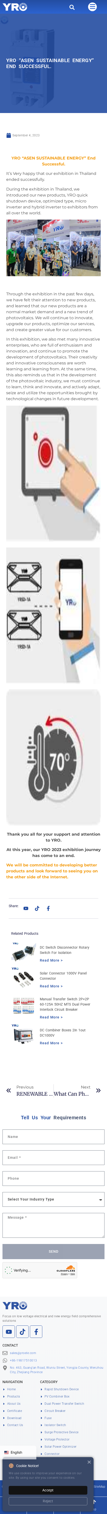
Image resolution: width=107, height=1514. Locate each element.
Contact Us (15, 1425)
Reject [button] (48, 1501)
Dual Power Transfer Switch (64, 1403)
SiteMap (100, 1486)
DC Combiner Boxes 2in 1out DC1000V (63, 1032)
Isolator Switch (55, 1425)
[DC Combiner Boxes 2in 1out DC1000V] (23, 1036)
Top (94, 1509)
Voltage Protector (57, 1439)
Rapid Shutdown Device (62, 1389)
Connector (52, 1454)
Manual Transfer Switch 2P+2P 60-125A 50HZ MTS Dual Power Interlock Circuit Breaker (65, 1004)
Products (13, 1396)
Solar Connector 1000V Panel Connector (63, 975)
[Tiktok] (37, 908)
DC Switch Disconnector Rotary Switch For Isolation (64, 950)
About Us (14, 1403)
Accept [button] (48, 1490)
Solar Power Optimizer (61, 1446)
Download (14, 1418)
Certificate (14, 1411)
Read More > (51, 960)
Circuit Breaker (55, 1411)
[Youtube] (26, 908)
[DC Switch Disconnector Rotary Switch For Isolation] (23, 953)
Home (11, 1389)
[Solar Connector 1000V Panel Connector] (23, 979)
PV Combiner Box (57, 1396)
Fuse (48, 1418)
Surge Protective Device (62, 1432)
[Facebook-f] (48, 908)
